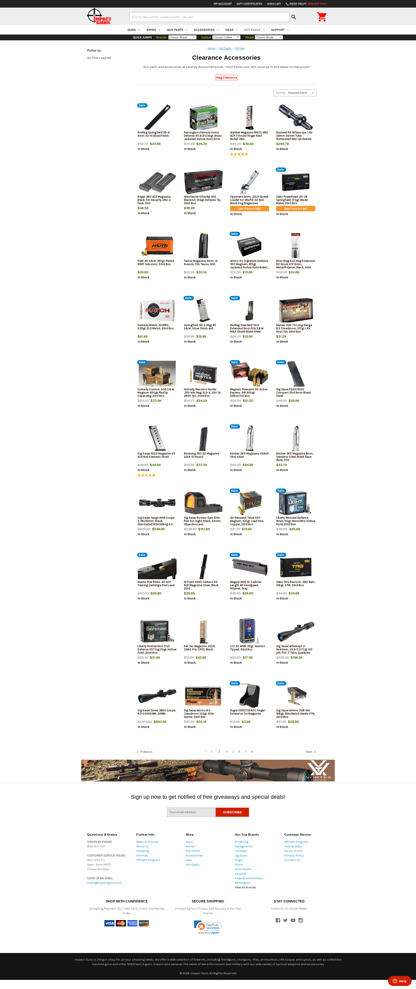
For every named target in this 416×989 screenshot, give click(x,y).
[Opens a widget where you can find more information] (400, 981)
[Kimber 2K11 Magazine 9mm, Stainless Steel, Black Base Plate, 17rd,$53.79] (296, 439)
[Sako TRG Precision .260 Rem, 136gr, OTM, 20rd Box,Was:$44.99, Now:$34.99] (296, 567)
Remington (242, 883)
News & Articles (147, 842)
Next (309, 752)
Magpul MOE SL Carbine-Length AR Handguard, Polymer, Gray (246, 585)
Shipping (142, 851)
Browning (241, 842)
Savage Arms (244, 846)
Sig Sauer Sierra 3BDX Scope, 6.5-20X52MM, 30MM (157, 712)
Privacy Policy (294, 855)
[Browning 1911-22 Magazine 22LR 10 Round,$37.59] (203, 439)
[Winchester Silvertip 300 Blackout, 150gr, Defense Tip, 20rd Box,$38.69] (203, 182)
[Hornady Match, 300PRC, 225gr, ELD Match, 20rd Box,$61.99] (157, 310)
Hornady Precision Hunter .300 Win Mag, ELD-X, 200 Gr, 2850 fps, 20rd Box (202, 392)
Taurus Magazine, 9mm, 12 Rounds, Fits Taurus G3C (201, 262)
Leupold (240, 874)
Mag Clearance (226, 77)
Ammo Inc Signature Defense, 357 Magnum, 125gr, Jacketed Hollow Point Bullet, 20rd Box (249, 265)
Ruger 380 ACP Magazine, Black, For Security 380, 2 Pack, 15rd (154, 200)
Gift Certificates (249, 4)
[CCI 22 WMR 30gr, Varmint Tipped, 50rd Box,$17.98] (250, 631)
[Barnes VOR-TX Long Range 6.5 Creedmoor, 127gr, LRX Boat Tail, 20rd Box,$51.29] (296, 310)
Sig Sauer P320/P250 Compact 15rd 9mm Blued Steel (293, 392)
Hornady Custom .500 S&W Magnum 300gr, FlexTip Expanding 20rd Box (156, 392)
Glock (239, 864)
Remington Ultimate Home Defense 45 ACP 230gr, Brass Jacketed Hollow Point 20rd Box (203, 137)
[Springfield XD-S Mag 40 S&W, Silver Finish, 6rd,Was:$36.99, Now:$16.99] (203, 310)
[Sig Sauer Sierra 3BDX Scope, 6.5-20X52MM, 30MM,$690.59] (157, 695)
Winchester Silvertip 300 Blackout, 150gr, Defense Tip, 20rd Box (202, 200)
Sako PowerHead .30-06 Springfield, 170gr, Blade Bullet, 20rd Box (292, 200)
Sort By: (281, 92)
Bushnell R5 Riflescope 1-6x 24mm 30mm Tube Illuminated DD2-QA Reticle (294, 136)
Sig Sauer (241, 855)
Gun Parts (175, 30)
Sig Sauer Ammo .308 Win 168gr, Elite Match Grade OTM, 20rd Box (295, 713)
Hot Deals (252, 30)
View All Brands (245, 887)
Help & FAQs (293, 846)
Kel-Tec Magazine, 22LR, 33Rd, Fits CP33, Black (199, 648)
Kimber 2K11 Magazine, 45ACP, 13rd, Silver (249, 455)
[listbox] (302, 93)
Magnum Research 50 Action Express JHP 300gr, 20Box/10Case (249, 392)
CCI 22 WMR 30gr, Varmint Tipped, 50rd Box (247, 648)
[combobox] (209, 17)
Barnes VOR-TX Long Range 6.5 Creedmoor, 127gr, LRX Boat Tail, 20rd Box (294, 328)
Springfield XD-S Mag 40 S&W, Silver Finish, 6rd (200, 326)
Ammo (151, 30)
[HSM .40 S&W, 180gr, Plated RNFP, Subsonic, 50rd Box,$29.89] (157, 246)
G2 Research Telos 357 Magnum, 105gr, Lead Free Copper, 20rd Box (246, 521)
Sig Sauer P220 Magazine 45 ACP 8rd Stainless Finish (156, 455)
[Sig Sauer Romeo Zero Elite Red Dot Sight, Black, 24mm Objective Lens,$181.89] (203, 503)
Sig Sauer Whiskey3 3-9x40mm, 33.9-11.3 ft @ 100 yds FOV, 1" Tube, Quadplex (294, 649)
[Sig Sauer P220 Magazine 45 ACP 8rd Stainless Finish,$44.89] (157, 439)
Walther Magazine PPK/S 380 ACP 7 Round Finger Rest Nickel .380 (249, 136)
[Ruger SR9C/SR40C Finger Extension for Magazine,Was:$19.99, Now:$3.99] (250, 695)
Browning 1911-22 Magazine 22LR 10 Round (201, 455)
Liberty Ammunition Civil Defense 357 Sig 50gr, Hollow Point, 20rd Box (157, 649)
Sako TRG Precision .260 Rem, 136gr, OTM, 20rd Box (295, 583)
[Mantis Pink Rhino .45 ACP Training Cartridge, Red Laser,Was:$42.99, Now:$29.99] (157, 567)
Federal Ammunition (249, 878)
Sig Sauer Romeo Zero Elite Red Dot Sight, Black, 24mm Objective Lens (202, 521)
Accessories (204, 30)
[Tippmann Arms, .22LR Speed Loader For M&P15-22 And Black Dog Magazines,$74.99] (250, 182)
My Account (223, 4)
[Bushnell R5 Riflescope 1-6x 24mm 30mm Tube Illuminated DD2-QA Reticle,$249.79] (296, 118)
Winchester (243, 869)
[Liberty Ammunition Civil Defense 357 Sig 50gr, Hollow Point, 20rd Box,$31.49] (157, 631)
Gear (229, 30)
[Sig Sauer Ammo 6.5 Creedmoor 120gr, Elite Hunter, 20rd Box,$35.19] (203, 695)
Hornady (241, 851)
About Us (142, 846)
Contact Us (292, 860)
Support (277, 30)
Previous (146, 752)
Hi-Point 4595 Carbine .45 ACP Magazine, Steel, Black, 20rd (201, 585)
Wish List (274, 4)
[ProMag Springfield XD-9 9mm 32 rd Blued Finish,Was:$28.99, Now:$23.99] (157, 118)
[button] (207, 927)
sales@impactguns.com (104, 883)
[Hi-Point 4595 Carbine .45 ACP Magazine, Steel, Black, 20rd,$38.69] (203, 567)
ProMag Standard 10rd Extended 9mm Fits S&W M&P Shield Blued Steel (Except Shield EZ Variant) (247, 329)
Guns (131, 30)
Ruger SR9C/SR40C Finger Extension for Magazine (247, 712)
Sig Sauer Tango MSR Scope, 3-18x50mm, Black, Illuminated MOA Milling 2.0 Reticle (156, 522)
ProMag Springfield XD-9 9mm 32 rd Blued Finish (154, 134)
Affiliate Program (148, 860)
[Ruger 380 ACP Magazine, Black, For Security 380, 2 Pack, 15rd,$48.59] (157, 182)
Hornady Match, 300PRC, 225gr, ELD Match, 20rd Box (156, 326)
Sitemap (142, 855)
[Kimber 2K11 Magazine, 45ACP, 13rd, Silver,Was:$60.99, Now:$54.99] (250, 439)
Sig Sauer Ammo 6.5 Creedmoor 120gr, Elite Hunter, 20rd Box (199, 713)
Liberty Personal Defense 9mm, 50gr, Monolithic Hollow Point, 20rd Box (295, 521)
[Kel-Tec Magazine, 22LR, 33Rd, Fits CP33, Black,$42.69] (203, 631)
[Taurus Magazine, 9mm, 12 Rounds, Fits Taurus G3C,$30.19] (203, 246)
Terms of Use (293, 851)
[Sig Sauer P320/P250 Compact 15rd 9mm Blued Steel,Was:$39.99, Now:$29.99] (296, 374)
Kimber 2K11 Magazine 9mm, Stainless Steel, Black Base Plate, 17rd (294, 457)
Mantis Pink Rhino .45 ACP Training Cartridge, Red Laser (156, 583)
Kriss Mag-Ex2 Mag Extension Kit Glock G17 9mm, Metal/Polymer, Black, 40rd (295, 264)
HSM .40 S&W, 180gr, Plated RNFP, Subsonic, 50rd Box (156, 262)
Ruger (239, 860)
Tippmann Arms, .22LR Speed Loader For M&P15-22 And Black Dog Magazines (249, 200)
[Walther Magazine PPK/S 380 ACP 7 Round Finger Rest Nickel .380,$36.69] (250, 118)
